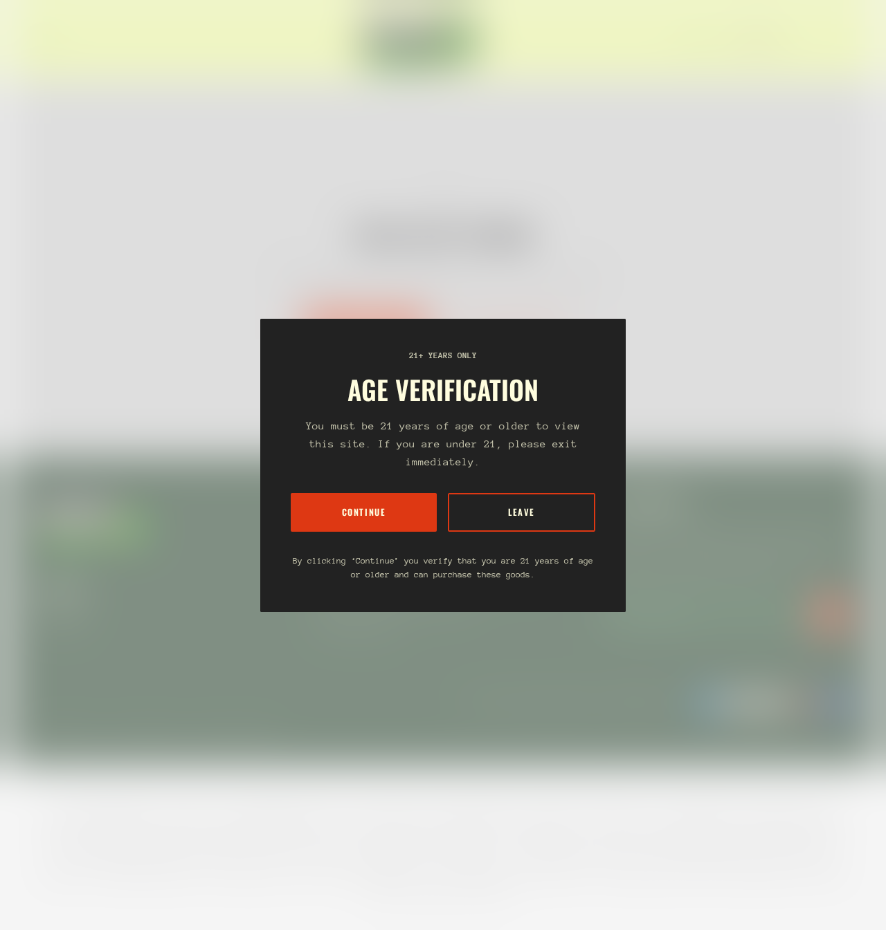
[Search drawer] (816, 40)
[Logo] (421, 40)
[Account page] (833, 40)
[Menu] (44, 40)
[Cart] (850, 40)
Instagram (61, 618)
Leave (521, 512)
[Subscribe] (830, 614)
